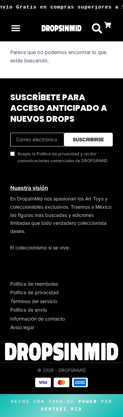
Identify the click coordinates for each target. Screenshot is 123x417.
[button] (16, 28)
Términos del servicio (33, 301)
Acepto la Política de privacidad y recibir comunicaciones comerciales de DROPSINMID (62, 157)
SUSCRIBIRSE (88, 139)
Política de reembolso (34, 284)
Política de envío (28, 310)
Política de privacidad (34, 292)
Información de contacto (37, 319)
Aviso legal (22, 327)
